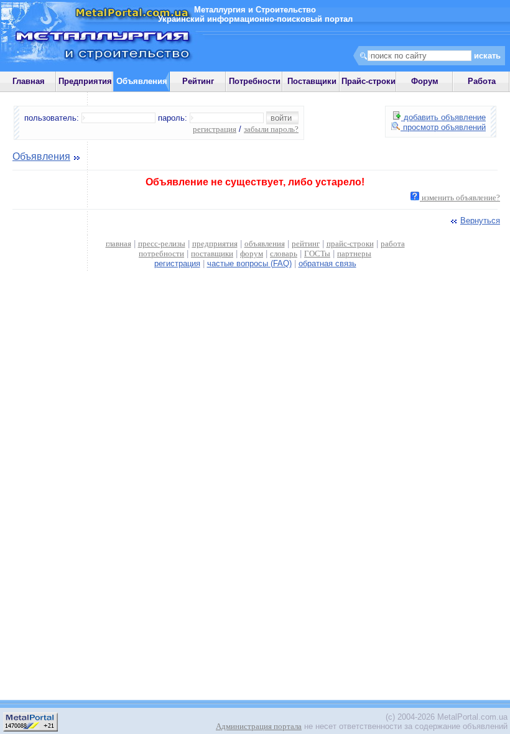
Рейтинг (198, 81)
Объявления (41, 156)
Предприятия (85, 81)
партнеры (354, 253)
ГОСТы (317, 253)
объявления (264, 243)
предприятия (215, 243)
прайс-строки (350, 243)
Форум (424, 81)
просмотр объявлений (443, 127)
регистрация (214, 129)
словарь (283, 253)
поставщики (212, 253)
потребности (161, 253)
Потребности (254, 81)
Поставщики (311, 81)
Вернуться (480, 220)
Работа (482, 81)
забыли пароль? (271, 129)
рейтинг (306, 243)
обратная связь (327, 263)
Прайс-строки (368, 81)
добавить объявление (443, 117)
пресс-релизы (161, 243)
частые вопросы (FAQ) (249, 263)
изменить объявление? (460, 197)
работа (393, 243)
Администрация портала (259, 726)
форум (251, 253)
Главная (28, 81)
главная (118, 243)
